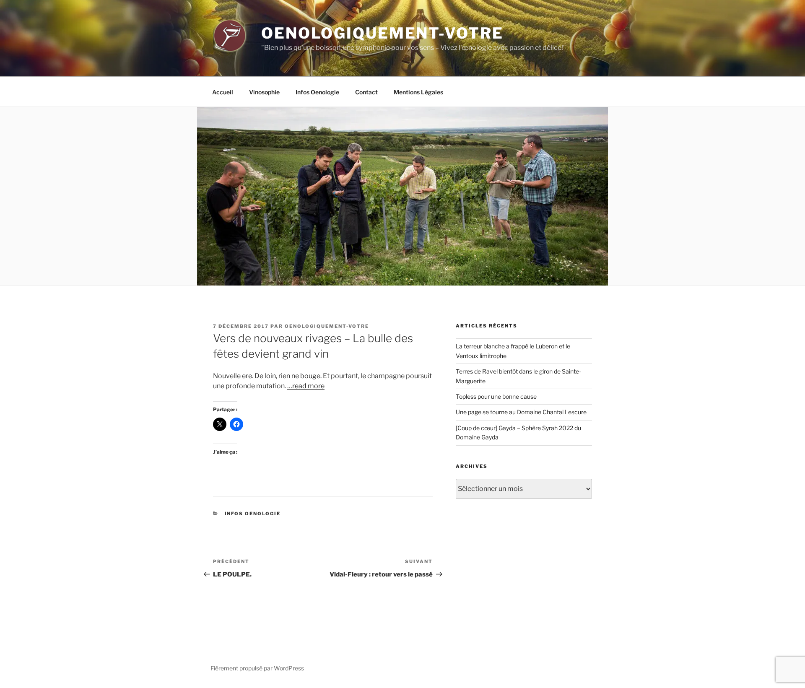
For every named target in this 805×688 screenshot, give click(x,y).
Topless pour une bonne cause (496, 396)
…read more (306, 386)
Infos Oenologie (317, 92)
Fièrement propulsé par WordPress (257, 668)
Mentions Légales (418, 92)
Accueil (222, 92)
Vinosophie (264, 92)
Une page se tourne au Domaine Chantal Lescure (521, 411)
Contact (366, 92)
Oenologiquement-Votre (382, 33)
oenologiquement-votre (327, 326)
